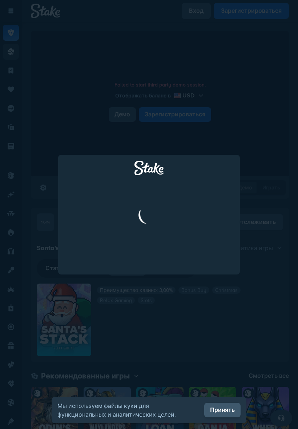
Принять (222, 410)
